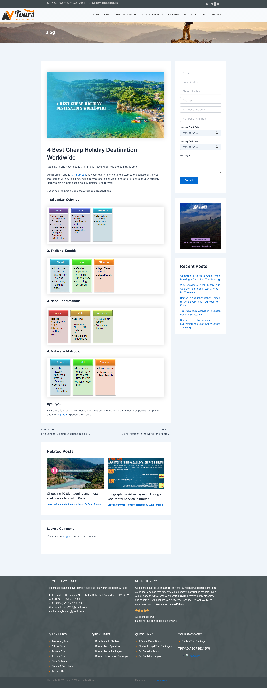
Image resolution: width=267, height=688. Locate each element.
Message (185, 155)
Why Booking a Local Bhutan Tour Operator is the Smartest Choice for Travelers (200, 288)
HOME (96, 14)
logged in (67, 536)
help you (62, 414)
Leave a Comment (56, 504)
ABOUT (108, 14)
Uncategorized (75, 504)
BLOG (194, 14)
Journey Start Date (189, 127)
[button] (126, 14)
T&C (203, 14)
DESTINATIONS (124, 14)
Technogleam (159, 680)
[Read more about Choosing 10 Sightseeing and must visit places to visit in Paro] (75, 473)
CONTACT (216, 14)
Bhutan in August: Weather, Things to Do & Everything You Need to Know (200, 301)
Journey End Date (189, 141)
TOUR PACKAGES (150, 14)
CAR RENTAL (175, 14)
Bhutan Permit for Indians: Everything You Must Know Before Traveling (200, 324)
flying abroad (78, 174)
